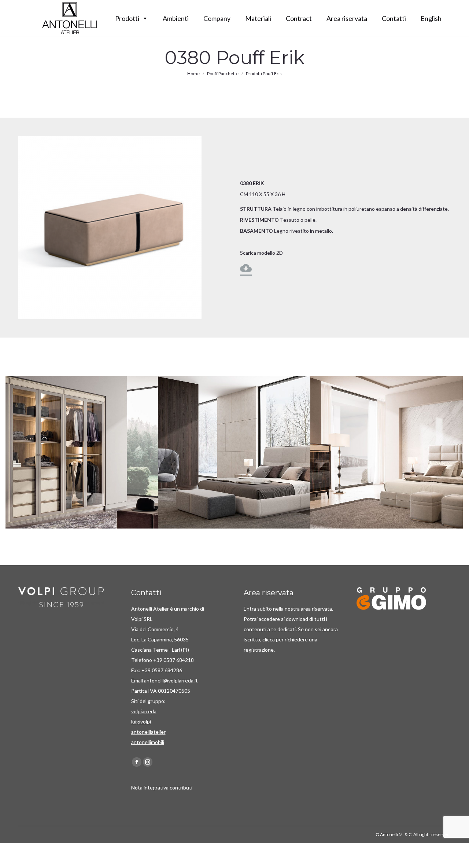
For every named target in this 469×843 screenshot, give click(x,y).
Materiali (258, 18)
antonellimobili (147, 742)
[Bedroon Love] (234, 452)
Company (216, 18)
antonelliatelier (148, 732)
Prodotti (127, 18)
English (431, 18)
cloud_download (246, 268)
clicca (269, 639)
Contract (299, 18)
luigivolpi (141, 721)
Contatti (394, 18)
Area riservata (346, 18)
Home (193, 73)
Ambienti (176, 18)
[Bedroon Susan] (386, 452)
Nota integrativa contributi (161, 787)
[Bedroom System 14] (81, 452)
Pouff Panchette (223, 73)
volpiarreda (143, 711)
